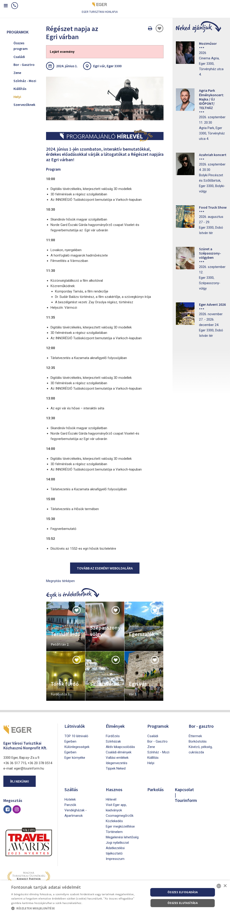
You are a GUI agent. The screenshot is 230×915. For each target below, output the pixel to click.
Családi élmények (118, 752)
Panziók (70, 805)
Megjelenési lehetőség (122, 837)
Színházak (113, 741)
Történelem (114, 832)
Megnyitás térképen (60, 581)
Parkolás (155, 789)
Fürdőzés (113, 736)
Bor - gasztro (201, 726)
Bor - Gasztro (24, 64)
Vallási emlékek (117, 758)
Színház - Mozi (24, 80)
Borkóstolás (198, 741)
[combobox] (219, 886)
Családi (19, 56)
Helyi (17, 96)
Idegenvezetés (116, 763)
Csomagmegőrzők (119, 816)
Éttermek (195, 736)
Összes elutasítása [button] (183, 903)
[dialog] (115, 897)
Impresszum (115, 859)
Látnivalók (74, 726)
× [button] (225, 886)
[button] (78, 908)
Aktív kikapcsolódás (120, 747)
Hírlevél (111, 799)
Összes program (20, 46)
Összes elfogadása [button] (183, 892)
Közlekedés (114, 821)
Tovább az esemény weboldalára (105, 568)
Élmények (115, 726)
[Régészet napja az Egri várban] (105, 98)
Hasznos (114, 789)
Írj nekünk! (19, 781)
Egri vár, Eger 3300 (107, 66)
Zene (17, 72)
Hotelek (70, 799)
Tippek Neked (116, 768)
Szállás (71, 789)
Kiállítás (19, 88)
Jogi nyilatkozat (117, 843)
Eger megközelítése (120, 826)
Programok (158, 726)
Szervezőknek (24, 104)
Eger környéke (74, 758)
